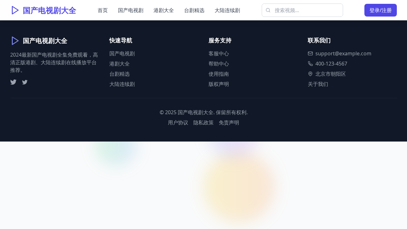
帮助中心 (219, 63)
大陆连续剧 (227, 10)
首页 (103, 10)
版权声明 (219, 83)
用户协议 (178, 122)
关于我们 (318, 83)
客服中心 (219, 53)
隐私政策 (203, 122)
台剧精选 (194, 10)
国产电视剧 (130, 10)
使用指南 (219, 73)
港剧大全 (164, 10)
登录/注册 (380, 10)
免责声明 (229, 122)
